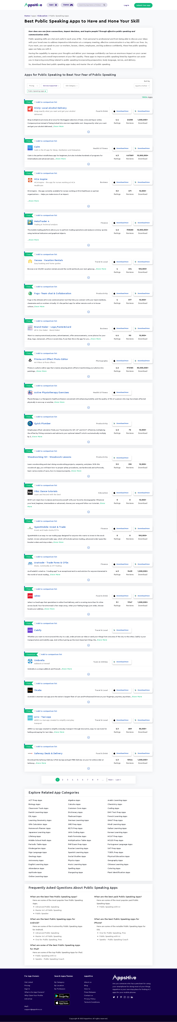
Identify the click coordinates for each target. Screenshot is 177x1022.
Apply (104, 5)
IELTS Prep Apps (75, 828)
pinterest (121, 997)
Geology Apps (35, 856)
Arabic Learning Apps (117, 800)
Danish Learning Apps (38, 812)
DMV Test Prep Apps (117, 812)
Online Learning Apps (38, 876)
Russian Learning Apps (78, 848)
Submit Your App (143, 5)
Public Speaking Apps (36, 91)
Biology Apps (34, 804)
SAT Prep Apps (114, 848)
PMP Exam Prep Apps (77, 844)
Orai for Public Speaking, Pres (48, 939)
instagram (124, 997)
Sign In (27, 989)
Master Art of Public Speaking (48, 910)
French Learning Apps (117, 816)
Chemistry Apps (115, 804)
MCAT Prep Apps (115, 836)
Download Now (123, 111)
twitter (114, 997)
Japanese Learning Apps (39, 832)
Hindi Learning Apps (117, 824)
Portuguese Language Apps (120, 844)
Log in (126, 5)
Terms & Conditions (92, 1002)
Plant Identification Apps (119, 872)
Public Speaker (42, 913)
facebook (117, 997)
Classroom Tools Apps (38, 808)
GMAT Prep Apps (115, 820)
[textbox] (32, 85)
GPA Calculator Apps (38, 824)
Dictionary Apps (75, 812)
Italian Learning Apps (117, 828)
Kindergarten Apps (37, 848)
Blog (86, 985)
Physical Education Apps (119, 856)
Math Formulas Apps (77, 836)
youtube (128, 997)
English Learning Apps (38, 864)
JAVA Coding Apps (76, 832)
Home (27, 16)
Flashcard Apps (75, 816)
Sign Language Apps (38, 852)
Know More (59, 126)
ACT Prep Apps (35, 800)
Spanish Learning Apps (78, 852)
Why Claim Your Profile (33, 995)
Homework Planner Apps (40, 828)
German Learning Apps (78, 820)
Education (43, 16)
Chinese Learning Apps (118, 864)
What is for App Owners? (34, 992)
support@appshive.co (33, 1009)
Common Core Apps (77, 808)
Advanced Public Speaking (47, 907)
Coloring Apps (114, 868)
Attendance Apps (36, 868)
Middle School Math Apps (40, 840)
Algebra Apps (74, 800)
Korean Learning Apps (117, 832)
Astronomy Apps (36, 860)
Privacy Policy (89, 999)
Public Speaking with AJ (109, 907)
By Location (59, 985)
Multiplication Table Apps (79, 840)
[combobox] (33, 85)
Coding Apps (113, 808)
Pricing (27, 985)
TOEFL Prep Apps (115, 852)
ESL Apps (33, 816)
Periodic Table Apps (38, 844)
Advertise (28, 999)
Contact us (88, 995)
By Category (59, 982)
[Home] (34, 5)
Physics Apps (74, 860)
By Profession (59, 989)
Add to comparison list (46, 102)
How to (87, 989)
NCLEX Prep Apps (115, 840)
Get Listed (28, 982)
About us (87, 982)
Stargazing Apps (75, 872)
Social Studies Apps (77, 856)
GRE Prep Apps (75, 824)
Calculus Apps (74, 804)
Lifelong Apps (35, 836)
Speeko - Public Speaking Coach (113, 939)
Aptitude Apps (35, 872)
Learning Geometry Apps (40, 820)
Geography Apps (115, 860)
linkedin (131, 997)
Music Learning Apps (77, 864)
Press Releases (90, 992)
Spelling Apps (74, 868)
